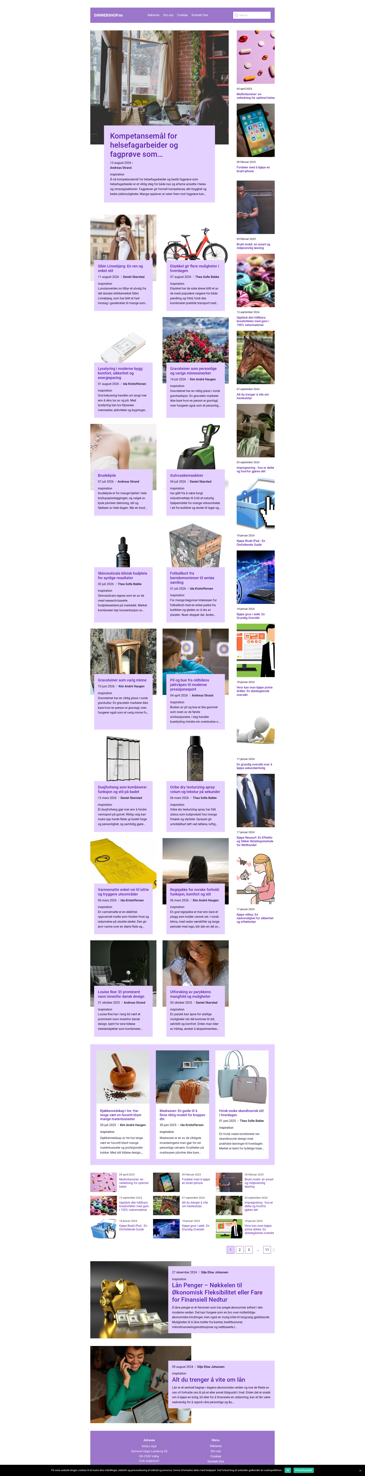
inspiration (117, 174)
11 (267, 1250)
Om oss (168, 15)
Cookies (182, 15)
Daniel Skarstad (133, 277)
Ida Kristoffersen (134, 384)
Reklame (153, 15)
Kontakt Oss (200, 15)
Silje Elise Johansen (214, 1272)
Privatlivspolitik (303, 1470)
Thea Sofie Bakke (207, 277)
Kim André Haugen (203, 379)
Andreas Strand (121, 168)
